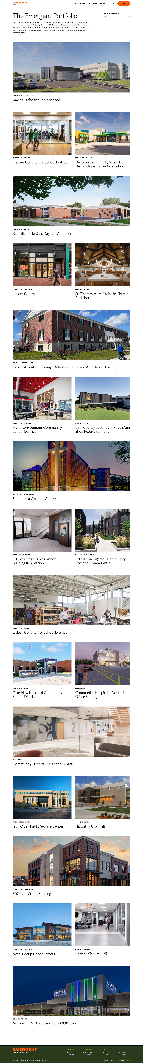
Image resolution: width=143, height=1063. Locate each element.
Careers (106, 1060)
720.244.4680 (122, 1054)
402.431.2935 (105, 1054)
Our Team (103, 3)
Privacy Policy (113, 1060)
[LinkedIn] (129, 1060)
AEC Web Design (36, 1060)
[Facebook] (127, 1060)
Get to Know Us (80, 3)
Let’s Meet (124, 3)
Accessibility (121, 1060)
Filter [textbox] (105, 16)
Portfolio (112, 3)
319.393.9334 (88, 1054)
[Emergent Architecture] (21, 4)
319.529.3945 (71, 1054)
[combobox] (117, 16)
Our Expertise (92, 3)
